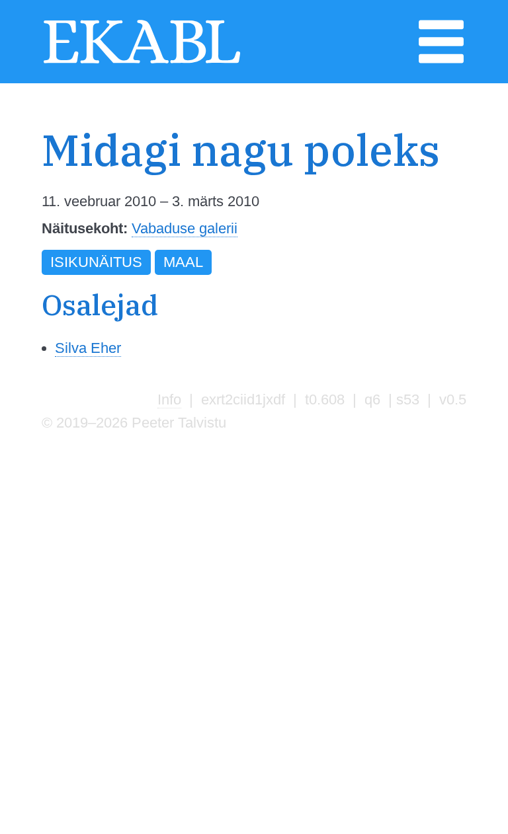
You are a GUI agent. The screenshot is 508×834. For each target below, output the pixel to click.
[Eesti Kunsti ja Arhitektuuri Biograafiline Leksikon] (142, 62)
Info (169, 399)
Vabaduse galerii (184, 228)
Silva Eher (88, 348)
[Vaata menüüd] (441, 62)
